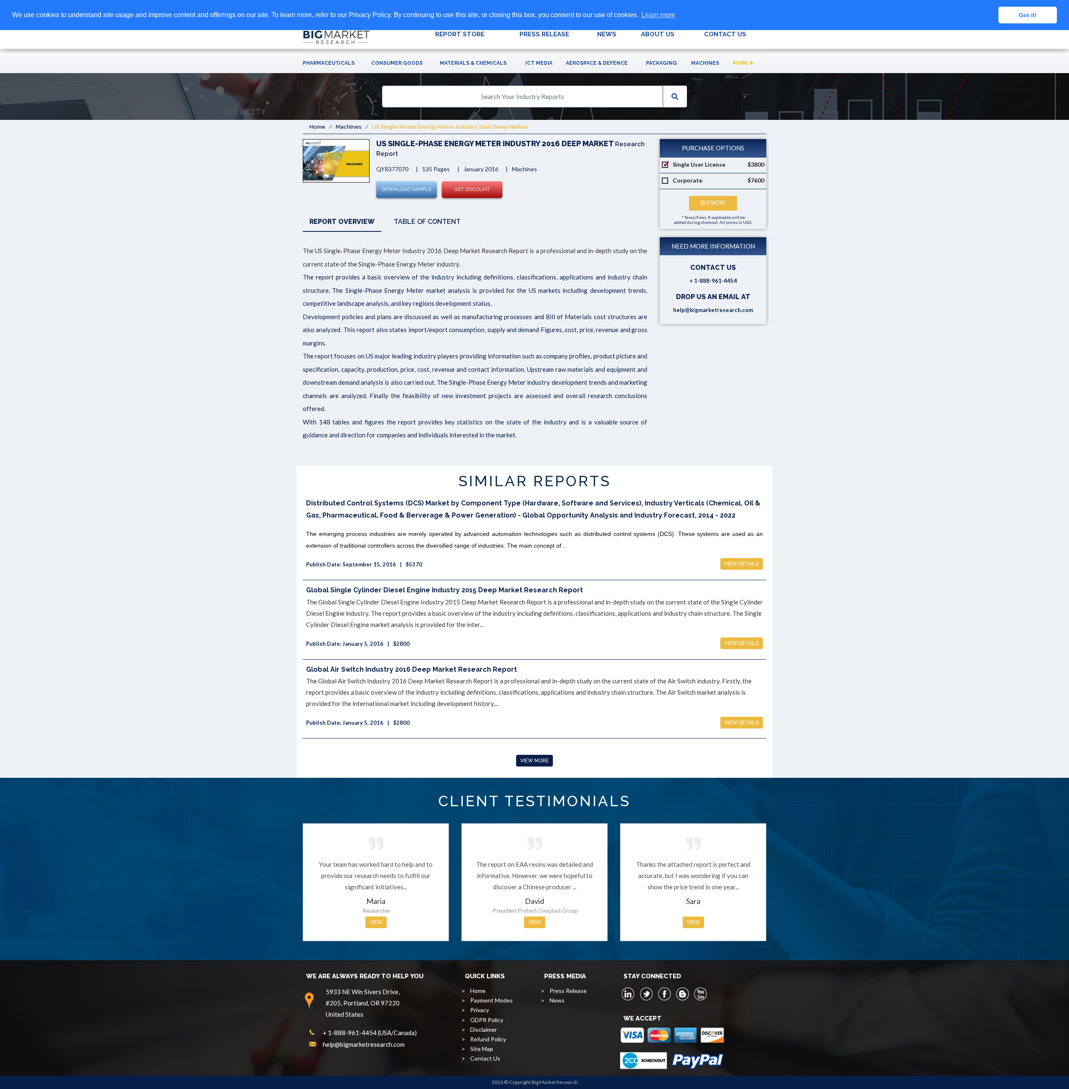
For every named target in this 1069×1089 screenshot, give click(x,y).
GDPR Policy (486, 1019)
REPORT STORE (459, 34)
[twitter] (646, 993)
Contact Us (485, 1058)
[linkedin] (628, 993)
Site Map (481, 1048)
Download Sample (406, 189)
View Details (741, 564)
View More (534, 761)
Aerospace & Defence (597, 63)
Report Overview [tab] (342, 222)
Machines (705, 63)
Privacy (479, 1009)
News (557, 1000)
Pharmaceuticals (329, 63)
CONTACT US (725, 34)
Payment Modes (491, 1000)
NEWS (606, 34)
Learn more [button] (658, 14)
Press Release (568, 990)
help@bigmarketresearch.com (713, 310)
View (376, 922)
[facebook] (664, 993)
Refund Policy (488, 1039)
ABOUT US (657, 34)
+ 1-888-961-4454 (713, 280)
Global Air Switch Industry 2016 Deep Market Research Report (411, 669)
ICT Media (538, 63)
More (740, 63)
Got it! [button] (1028, 15)
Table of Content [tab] (427, 222)
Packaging (661, 63)
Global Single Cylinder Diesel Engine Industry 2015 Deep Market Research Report (444, 590)
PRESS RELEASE (544, 34)
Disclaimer (483, 1029)
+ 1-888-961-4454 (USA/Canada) (370, 1032)
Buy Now (713, 203)
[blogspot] (682, 993)
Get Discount (472, 189)
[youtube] (700, 993)
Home (317, 127)
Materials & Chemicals (473, 63)
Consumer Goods (397, 63)
